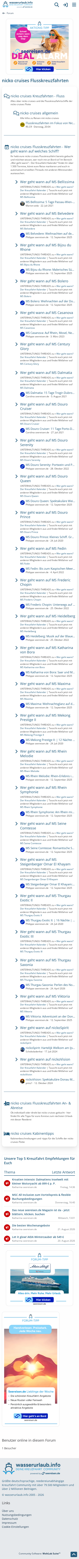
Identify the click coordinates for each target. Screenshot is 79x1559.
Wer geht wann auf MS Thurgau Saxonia (45, 962)
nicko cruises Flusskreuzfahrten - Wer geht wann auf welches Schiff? (41, 149)
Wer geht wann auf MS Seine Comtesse (43, 825)
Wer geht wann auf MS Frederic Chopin (45, 582)
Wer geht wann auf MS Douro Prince (44, 514)
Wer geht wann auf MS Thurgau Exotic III (45, 934)
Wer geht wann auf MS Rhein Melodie (43, 753)
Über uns (8, 1511)
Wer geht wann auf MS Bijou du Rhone (45, 247)
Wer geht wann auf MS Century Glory (45, 346)
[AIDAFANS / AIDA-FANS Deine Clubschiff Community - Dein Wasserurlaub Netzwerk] (26, 5)
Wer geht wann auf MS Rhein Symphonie (43, 789)
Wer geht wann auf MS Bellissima (47, 181)
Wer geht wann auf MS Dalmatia (46, 372)
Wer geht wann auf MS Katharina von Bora (46, 650)
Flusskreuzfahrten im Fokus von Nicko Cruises (50, 123)
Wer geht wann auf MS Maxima (45, 683)
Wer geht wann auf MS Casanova (46, 312)
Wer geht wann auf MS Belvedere (47, 213)
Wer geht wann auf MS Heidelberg (47, 616)
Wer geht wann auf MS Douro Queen (44, 478)
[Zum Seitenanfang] (74, 1554)
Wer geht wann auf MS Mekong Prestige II (45, 717)
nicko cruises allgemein (39, 113)
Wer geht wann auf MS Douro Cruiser (44, 406)
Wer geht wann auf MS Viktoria (45, 996)
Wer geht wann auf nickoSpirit (44, 1027)
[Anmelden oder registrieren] (65, 5)
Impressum (9, 1523)
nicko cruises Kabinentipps (32, 1133)
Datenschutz (10, 1518)
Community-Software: (39, 1553)
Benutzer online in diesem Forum (29, 1440)
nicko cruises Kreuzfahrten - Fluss (38, 96)
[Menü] (74, 5)
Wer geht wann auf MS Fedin (43, 548)
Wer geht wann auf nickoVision (45, 1059)
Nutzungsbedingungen (17, 1515)
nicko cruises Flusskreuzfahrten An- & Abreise (41, 1105)
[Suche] (57, 5)
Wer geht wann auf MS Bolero (44, 281)
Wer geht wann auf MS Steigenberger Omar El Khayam (45, 861)
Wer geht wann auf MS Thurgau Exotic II (45, 898)
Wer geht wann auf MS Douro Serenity (44, 442)
